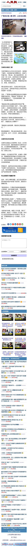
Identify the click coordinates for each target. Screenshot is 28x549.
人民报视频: (5, 311)
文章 (15, 10)
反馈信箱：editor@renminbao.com (14, 540)
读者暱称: (4, 251)
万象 (11, 10)
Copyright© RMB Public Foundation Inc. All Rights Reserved (14, 529)
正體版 (24, 2)
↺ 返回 (4, 2)
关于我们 (14, 537)
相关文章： (5, 265)
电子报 (19, 2)
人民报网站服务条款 (14, 534)
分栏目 (7, 10)
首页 (3, 10)
